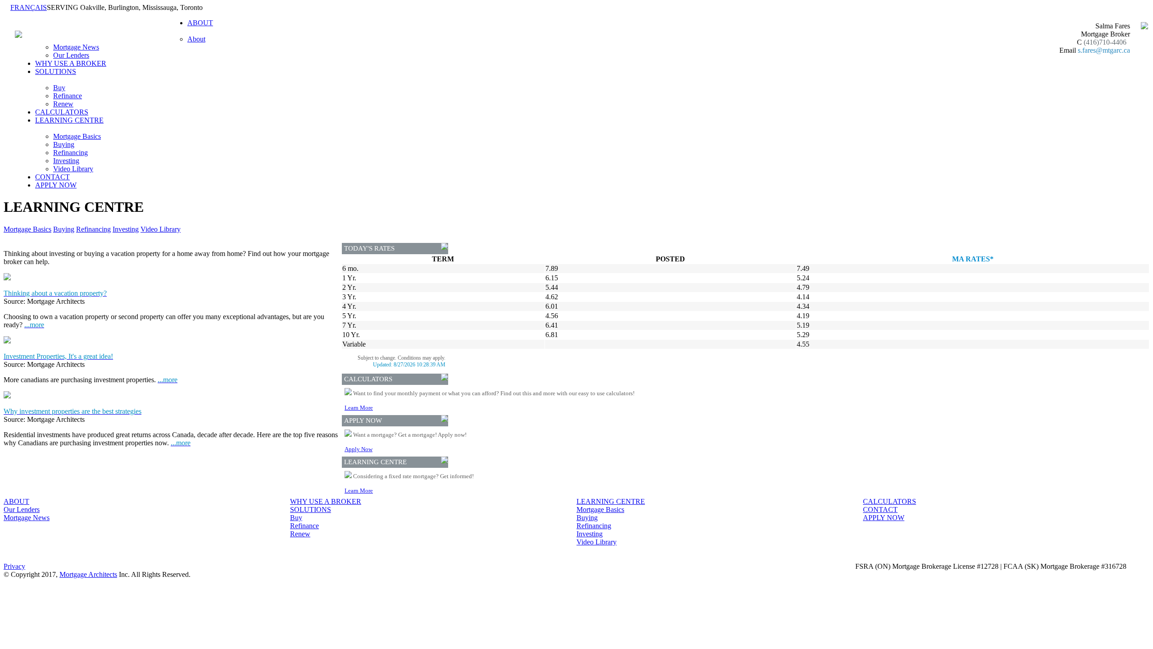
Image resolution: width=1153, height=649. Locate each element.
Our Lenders (71, 55)
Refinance (67, 96)
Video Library (73, 169)
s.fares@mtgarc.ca (1104, 50)
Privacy (14, 566)
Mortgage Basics (77, 136)
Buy (59, 87)
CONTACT (52, 177)
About (196, 39)
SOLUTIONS (310, 509)
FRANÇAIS (28, 7)
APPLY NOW (56, 185)
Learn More (359, 407)
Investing (66, 161)
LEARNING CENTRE (610, 501)
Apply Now (358, 449)
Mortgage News (76, 47)
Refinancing (70, 152)
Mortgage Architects (88, 574)
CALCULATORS (61, 112)
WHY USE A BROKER (70, 63)
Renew (63, 104)
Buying (63, 144)
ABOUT (16, 501)
